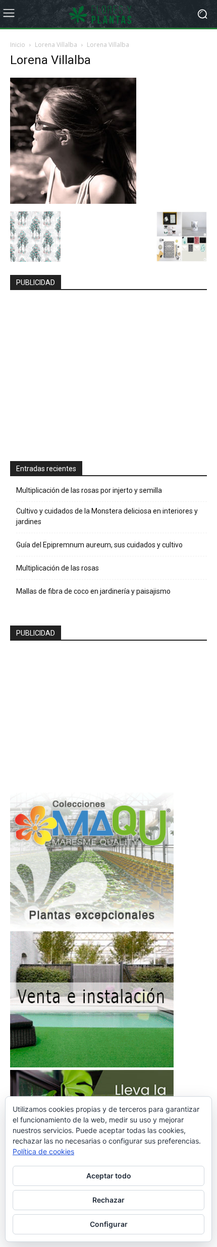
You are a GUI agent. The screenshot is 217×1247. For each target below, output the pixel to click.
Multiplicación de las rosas (57, 568)
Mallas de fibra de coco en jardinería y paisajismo (93, 591)
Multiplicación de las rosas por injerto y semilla (89, 490)
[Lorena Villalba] (73, 201)
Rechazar (108, 1200)
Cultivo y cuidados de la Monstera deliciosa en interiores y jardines (107, 516)
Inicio (17, 44)
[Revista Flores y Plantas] (108, 14)
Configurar (109, 1224)
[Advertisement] (92, 371)
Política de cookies (43, 1151)
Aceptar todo (108, 1175)
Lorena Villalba (56, 44)
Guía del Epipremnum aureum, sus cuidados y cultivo (99, 545)
